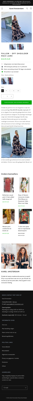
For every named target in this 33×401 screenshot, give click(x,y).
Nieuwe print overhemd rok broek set (7, 228)
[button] (2, 8)
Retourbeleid (5, 350)
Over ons (4, 325)
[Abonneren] (25, 388)
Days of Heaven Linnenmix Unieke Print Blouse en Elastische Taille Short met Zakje (23, 199)
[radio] (4, 80)
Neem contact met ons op (9, 332)
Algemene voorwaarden (8, 354)
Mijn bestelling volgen (8, 328)
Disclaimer (5, 362)
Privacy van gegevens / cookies (10, 358)
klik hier (15, 302)
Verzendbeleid (6, 347)
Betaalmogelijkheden (7, 336)
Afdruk (4, 366)
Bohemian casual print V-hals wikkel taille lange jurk (8, 197)
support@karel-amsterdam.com (14, 304)
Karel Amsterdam (14, 397)
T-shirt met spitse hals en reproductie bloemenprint (24, 228)
